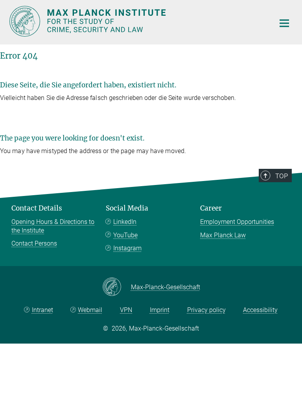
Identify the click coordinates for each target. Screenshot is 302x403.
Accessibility (260, 310)
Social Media (127, 208)
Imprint (159, 310)
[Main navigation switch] (284, 23)
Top (281, 176)
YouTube (125, 235)
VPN (126, 310)
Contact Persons (34, 243)
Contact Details (36, 208)
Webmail (90, 310)
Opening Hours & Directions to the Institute (52, 226)
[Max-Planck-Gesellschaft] (116, 287)
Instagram (127, 248)
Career (211, 208)
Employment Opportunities (237, 222)
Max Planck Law (223, 235)
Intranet (42, 310)
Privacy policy (206, 310)
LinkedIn (124, 222)
